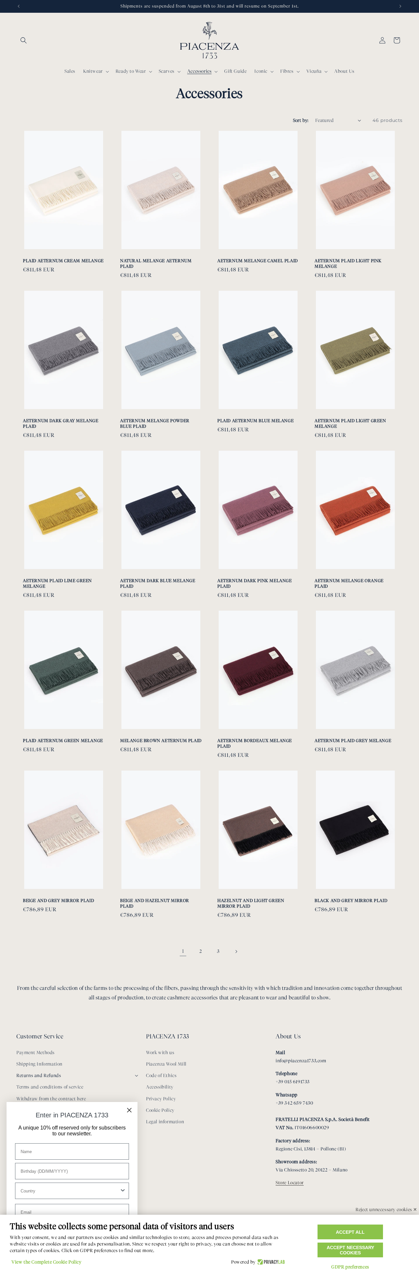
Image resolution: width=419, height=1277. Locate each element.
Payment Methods (35, 1052)
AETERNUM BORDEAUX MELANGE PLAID (254, 743)
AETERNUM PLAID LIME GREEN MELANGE (57, 583)
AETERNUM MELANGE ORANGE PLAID (349, 583)
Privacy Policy (161, 1099)
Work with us (160, 1052)
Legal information (165, 1122)
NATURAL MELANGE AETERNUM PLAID (155, 263)
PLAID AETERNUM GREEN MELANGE (63, 740)
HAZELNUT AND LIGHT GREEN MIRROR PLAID (250, 903)
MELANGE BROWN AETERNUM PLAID (161, 740)
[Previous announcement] (18, 6)
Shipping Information (39, 1064)
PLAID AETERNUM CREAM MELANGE (63, 260)
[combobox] (70, 1191)
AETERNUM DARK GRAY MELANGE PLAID (61, 423)
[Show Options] (122, 1191)
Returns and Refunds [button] (38, 1075)
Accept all (350, 1232)
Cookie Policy (160, 1110)
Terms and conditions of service (49, 1087)
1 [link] (183, 951)
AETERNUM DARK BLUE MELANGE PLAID (157, 583)
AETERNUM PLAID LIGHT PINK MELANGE (348, 263)
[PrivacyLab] (270, 1262)
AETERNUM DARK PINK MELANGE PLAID (254, 583)
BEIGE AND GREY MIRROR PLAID (58, 900)
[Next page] (236, 951)
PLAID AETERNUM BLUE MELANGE (255, 420)
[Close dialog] (129, 1110)
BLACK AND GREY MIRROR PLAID (351, 900)
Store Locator (290, 1183)
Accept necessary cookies (350, 1250)
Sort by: (301, 120)
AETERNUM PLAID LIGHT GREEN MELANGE (350, 423)
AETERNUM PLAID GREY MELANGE (353, 740)
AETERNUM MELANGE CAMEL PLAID (257, 260)
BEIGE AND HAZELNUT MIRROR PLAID (154, 903)
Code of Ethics (161, 1075)
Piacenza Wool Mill (166, 1064)
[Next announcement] (400, 6)
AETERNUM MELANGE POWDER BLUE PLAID (155, 423)
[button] (23, 40)
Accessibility (159, 1087)
